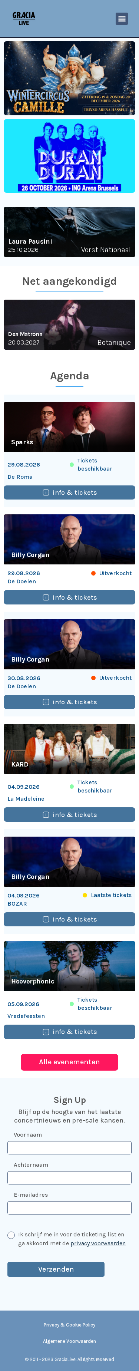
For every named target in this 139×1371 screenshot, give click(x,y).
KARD (20, 764)
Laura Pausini (30, 241)
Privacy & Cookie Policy (69, 1325)
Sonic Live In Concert (39, 333)
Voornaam (28, 1134)
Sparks (22, 442)
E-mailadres (31, 1194)
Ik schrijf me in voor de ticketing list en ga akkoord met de (72, 1239)
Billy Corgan (30, 555)
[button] (122, 19)
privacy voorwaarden (98, 1243)
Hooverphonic (32, 981)
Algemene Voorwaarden (69, 1341)
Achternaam (31, 1164)
